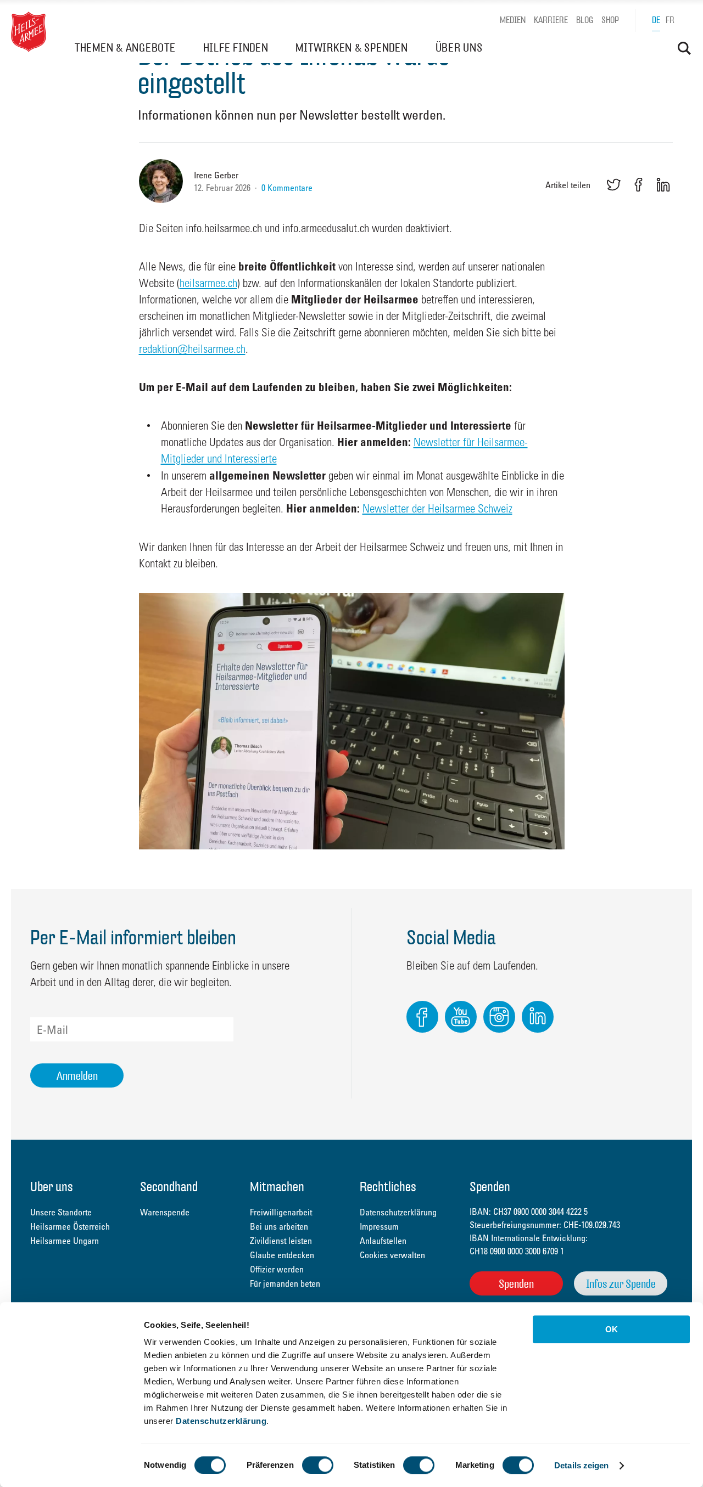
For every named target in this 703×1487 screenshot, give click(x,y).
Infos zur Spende (621, 1284)
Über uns (51, 1188)
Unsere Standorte (61, 1212)
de (656, 20)
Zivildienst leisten (281, 1240)
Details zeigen (581, 1465)
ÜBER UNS (459, 47)
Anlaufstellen (383, 1240)
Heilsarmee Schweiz (28, 32)
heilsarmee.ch (208, 282)
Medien (513, 20)
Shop (610, 20)
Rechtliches (388, 1188)
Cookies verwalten (392, 1254)
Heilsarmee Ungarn (64, 1240)
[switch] (317, 1465)
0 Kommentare (287, 187)
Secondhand (169, 1188)
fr (670, 20)
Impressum (379, 1226)
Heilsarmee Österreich (70, 1226)
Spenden (516, 1284)
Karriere (551, 20)
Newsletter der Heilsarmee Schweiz (437, 508)
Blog (584, 20)
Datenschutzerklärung (221, 1421)
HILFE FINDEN (236, 47)
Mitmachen (277, 1188)
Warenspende (164, 1212)
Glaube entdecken (282, 1254)
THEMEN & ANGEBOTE (125, 47)
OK (611, 1329)
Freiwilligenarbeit (281, 1212)
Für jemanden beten (285, 1283)
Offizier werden (277, 1269)
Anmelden (77, 1076)
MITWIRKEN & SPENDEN (351, 47)
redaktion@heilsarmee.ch (192, 348)
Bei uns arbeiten (279, 1226)
